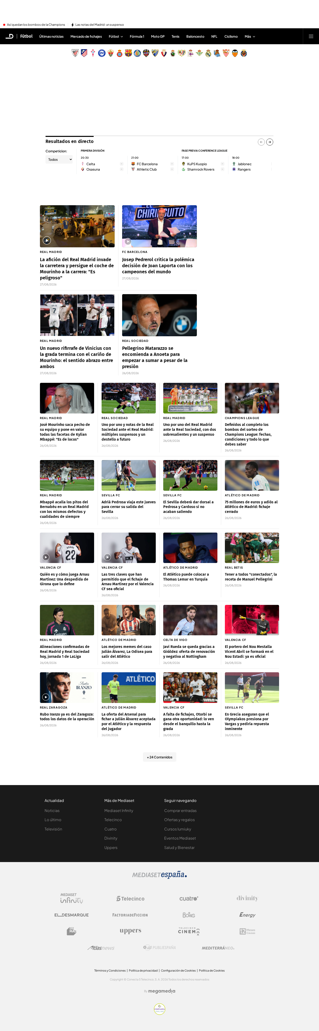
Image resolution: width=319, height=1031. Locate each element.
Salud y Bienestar (179, 847)
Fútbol (26, 36)
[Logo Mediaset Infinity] (71, 898)
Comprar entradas (180, 810)
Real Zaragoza (54, 707)
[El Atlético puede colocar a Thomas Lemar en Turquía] (190, 548)
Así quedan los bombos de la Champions (36, 25)
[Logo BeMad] (72, 931)
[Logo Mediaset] (159, 877)
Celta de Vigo (175, 640)
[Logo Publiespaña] (159, 948)
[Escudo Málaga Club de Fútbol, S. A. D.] (155, 53)
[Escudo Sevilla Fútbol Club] (226, 53)
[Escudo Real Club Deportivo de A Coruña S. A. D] (191, 53)
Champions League (242, 418)
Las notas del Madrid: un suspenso (99, 25)
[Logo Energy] (247, 915)
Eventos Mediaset (180, 838)
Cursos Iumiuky (177, 828)
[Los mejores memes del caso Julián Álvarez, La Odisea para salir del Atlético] (129, 620)
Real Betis (234, 567)
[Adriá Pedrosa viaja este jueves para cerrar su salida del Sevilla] (129, 475)
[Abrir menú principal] (311, 36)
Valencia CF (50, 567)
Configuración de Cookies (178, 970)
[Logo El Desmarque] (72, 915)
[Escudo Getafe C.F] (137, 53)
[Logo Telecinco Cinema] (189, 931)
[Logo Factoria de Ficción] (130, 915)
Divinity (110, 838)
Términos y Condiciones (110, 970)
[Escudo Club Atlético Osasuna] (164, 53)
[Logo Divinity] (247, 898)
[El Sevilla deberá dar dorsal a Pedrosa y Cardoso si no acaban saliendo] (190, 475)
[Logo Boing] (189, 915)
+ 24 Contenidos (159, 757)
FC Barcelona (135, 252)
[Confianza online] (159, 1013)
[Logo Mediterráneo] (218, 948)
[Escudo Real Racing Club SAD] (173, 53)
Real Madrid (51, 252)
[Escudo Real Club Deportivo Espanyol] (120, 53)
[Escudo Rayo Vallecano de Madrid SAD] (182, 53)
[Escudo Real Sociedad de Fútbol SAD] (217, 53)
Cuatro (110, 828)
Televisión (53, 828)
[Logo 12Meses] (247, 931)
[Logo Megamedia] (162, 991)
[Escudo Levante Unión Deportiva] (146, 53)
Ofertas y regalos (179, 819)
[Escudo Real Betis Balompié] (199, 53)
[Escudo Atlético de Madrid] (84, 53)
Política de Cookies (212, 970)
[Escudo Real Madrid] (208, 53)
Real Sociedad (135, 341)
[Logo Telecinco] (130, 898)
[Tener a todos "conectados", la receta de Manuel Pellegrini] (252, 548)
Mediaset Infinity (118, 810)
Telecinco (113, 819)
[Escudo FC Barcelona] (128, 53)
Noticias (52, 810)
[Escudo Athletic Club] (75, 53)
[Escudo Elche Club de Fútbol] (111, 53)
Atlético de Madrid (242, 495)
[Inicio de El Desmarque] (10, 36)
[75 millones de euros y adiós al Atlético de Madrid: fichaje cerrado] (252, 475)
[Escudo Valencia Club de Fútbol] (235, 53)
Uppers (110, 847)
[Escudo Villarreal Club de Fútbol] (244, 53)
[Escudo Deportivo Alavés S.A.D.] (102, 53)
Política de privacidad (143, 970)
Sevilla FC (111, 495)
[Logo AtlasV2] (101, 948)
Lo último (53, 819)
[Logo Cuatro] (189, 898)
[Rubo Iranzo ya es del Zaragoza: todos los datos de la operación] (67, 687)
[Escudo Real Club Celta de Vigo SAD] (93, 53)
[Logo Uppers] (130, 931)
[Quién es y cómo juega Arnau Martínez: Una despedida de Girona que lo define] (67, 548)
